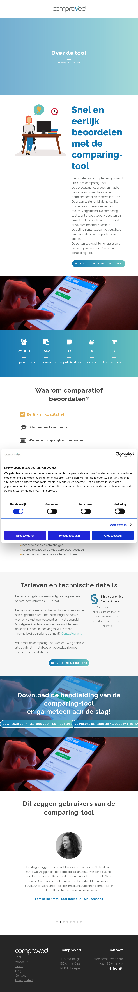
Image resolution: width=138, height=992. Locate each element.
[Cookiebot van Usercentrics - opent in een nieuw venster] (118, 454)
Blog (18, 971)
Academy (21, 961)
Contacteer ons (71, 633)
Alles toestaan (113, 535)
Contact (20, 975)
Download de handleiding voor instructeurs (37, 724)
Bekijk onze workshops (69, 663)
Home (61, 62)
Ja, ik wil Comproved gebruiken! (99, 263)
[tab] (69, 414)
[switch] (52, 511)
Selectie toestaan (69, 535)
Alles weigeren (25, 535)
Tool (18, 957)
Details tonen (118, 524)
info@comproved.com (108, 959)
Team (19, 966)
